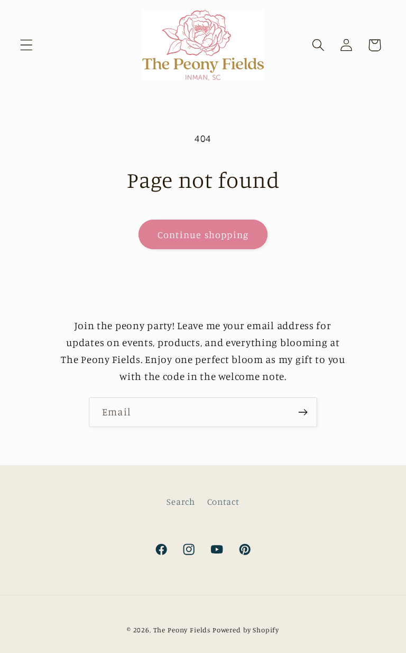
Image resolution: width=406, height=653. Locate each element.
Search (181, 501)
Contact (223, 501)
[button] (27, 45)
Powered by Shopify (246, 629)
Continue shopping (203, 234)
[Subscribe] (303, 412)
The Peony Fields (181, 629)
